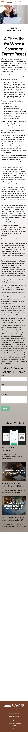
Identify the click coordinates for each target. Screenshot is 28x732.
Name (3, 375)
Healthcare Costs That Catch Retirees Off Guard (13, 484)
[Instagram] (16, 710)
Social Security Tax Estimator (10, 448)
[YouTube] (14, 710)
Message (4, 394)
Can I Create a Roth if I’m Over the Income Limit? (13, 518)
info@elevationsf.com (14, 716)
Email (2, 384)
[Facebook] (11, 710)
